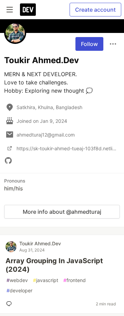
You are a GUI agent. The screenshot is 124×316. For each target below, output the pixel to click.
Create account (95, 9)
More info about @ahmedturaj (62, 211)
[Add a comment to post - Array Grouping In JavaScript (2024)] (10, 303)
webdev (17, 280)
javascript (45, 280)
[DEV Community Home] (28, 9)
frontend (74, 280)
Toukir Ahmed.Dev (40, 243)
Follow (89, 43)
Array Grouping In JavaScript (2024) (54, 265)
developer (19, 290)
